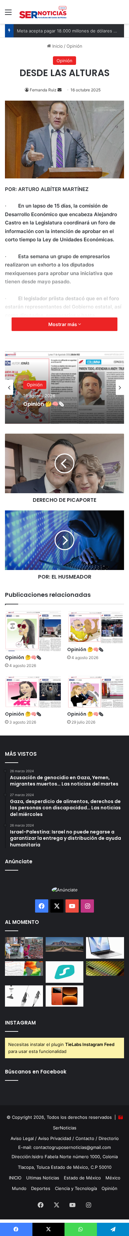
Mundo (19, 1188)
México (113, 1177)
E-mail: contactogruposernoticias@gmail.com (64, 1147)
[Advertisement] (64, 91)
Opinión (35, 386)
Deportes (40, 1188)
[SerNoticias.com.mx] (43, 12)
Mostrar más (63, 324)
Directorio (109, 1138)
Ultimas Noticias (42, 1177)
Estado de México (82, 1177)
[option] (64, 387)
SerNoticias (64, 1127)
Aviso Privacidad (54, 1138)
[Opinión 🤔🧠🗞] (33, 631)
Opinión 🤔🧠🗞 (23, 657)
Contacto (84, 1138)
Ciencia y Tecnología (76, 1188)
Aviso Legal (22, 1138)
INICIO (15, 1177)
